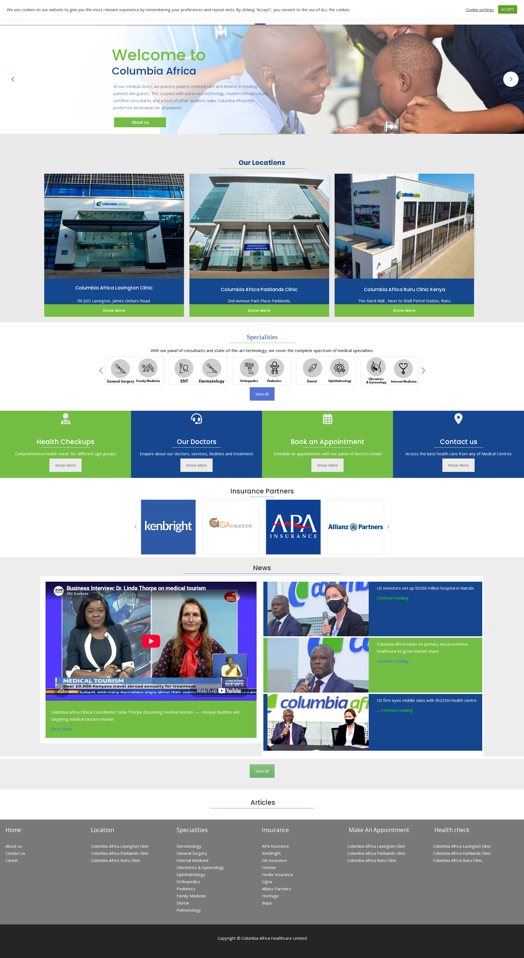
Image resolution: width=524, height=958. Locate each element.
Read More (61, 729)
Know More (65, 465)
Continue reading (393, 598)
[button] (101, 370)
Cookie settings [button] (480, 9)
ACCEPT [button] (507, 9)
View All (262, 394)
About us (142, 110)
